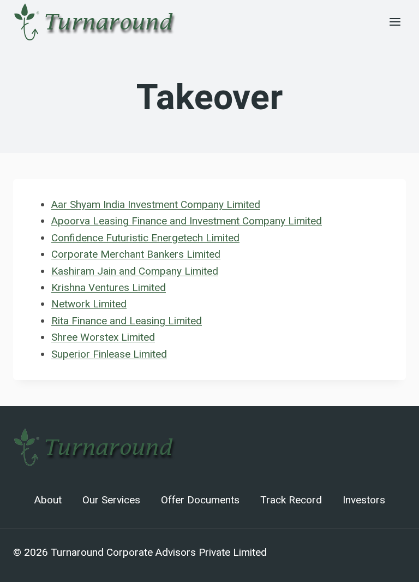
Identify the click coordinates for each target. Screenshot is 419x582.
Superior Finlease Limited (109, 354)
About (48, 500)
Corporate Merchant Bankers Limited (135, 254)
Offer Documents (200, 500)
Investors (364, 500)
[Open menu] (395, 21)
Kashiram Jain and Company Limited (134, 271)
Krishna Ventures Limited (108, 287)
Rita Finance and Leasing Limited (126, 320)
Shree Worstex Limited (103, 337)
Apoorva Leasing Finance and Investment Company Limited (186, 221)
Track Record (291, 500)
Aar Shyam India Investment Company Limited (155, 204)
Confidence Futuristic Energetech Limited (145, 237)
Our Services (111, 500)
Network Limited (89, 304)
